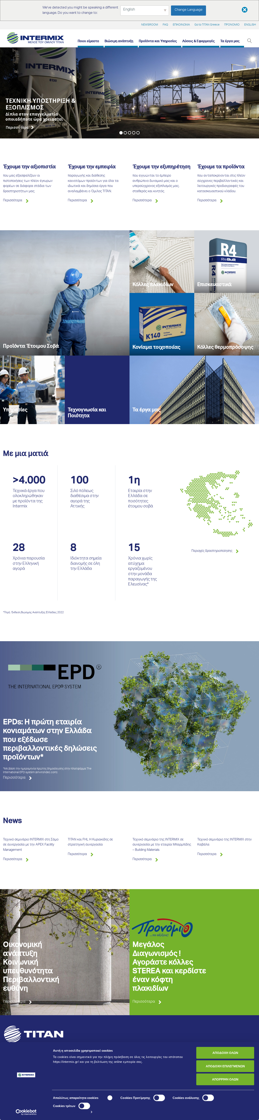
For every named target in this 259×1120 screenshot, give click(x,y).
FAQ (165, 25)
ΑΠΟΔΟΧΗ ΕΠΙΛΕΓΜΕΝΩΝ (225, 1066)
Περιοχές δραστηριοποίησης (211, 551)
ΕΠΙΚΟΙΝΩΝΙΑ (181, 25)
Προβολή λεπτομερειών (70, 1112)
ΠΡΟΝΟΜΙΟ (232, 25)
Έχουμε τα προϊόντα (221, 167)
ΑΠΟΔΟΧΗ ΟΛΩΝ (225, 1053)
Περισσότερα (12, 200)
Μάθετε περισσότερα (69, 1066)
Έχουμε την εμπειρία (92, 167)
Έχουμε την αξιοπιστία (29, 167)
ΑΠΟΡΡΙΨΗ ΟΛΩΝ (225, 1079)
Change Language (189, 10)
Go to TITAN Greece (207, 25)
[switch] (159, 1098)
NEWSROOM (149, 25)
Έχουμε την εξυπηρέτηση (161, 167)
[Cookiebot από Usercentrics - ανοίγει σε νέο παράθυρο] (26, 1112)
